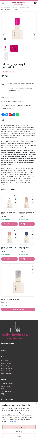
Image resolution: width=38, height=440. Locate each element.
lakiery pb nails (7, 108)
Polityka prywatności (7, 368)
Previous (4, 35)
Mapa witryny (5, 366)
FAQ (2, 394)
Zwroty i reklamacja (7, 383)
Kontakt (3, 350)
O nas (3, 348)
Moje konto (4, 360)
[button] (5, 39)
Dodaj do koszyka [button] (9, 224)
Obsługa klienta (5, 386)
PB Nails (13, 7)
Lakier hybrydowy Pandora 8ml (24, 248)
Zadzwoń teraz (25, 91)
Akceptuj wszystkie (19, 427)
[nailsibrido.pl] (19, 3)
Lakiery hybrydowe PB (21, 7)
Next (34, 35)
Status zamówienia (6, 389)
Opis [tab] (2, 120)
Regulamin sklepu (6, 373)
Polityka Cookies (12, 421)
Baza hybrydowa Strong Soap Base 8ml (26, 213)
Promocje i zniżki (6, 363)
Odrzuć (19, 436)
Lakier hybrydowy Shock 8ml (10, 299)
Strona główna (5, 7)
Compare (15, 199)
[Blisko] (36, 403)
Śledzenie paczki (6, 391)
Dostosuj (19, 432)
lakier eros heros (10, 105)
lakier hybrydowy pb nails (24, 105)
